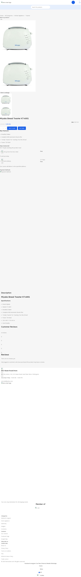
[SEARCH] (48, 7)
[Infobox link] (40, 370)
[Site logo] (6, 2)
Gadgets (3, 526)
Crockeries (4, 529)
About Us (3, 545)
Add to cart (12, 128)
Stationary (3, 523)
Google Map (4, 539)
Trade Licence (4, 559)
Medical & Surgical (6, 518)
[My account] (73, 2)
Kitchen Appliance (19, 15)
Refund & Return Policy (7, 556)
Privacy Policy (4, 548)
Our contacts (4, 533)
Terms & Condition (6, 551)
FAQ (2, 553)
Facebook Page (5, 536)
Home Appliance (5, 521)
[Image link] (40, 441)
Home (1, 15)
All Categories (9, 15)
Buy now (21, 128)
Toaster (28, 15)
